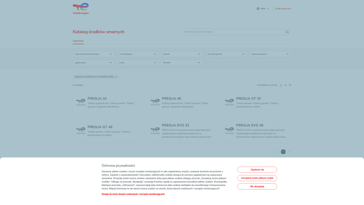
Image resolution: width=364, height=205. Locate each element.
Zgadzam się (257, 169)
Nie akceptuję (257, 186)
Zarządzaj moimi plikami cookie (257, 178)
